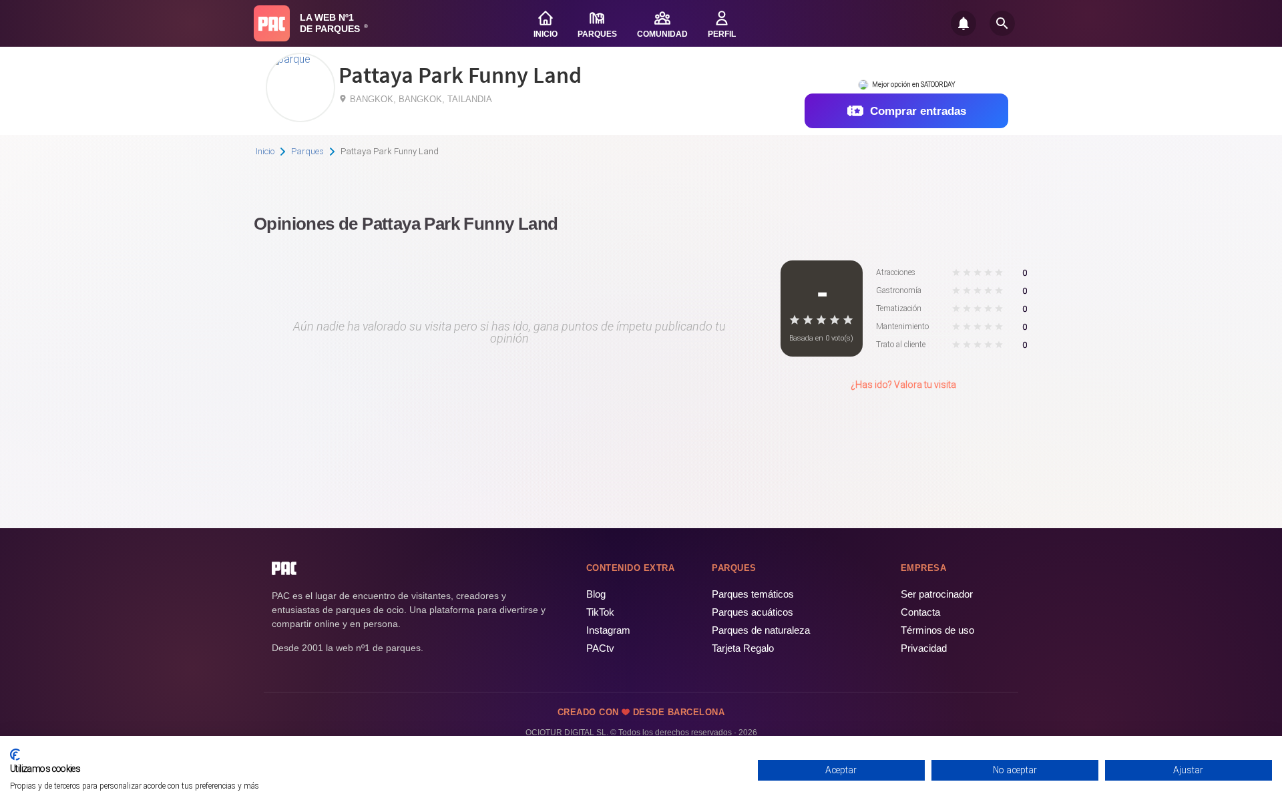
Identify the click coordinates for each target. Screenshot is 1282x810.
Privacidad (924, 648)
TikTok (600, 612)
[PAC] (272, 23)
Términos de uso (937, 630)
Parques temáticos (753, 594)
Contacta (920, 612)
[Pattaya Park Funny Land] (288, 59)
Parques (307, 151)
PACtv (600, 648)
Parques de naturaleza (761, 630)
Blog (596, 594)
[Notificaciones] (963, 23)
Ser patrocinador (937, 594)
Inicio (265, 151)
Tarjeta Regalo (743, 648)
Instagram (608, 630)
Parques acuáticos (752, 612)
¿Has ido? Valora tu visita (903, 384)
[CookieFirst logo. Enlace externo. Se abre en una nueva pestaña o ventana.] (15, 755)
